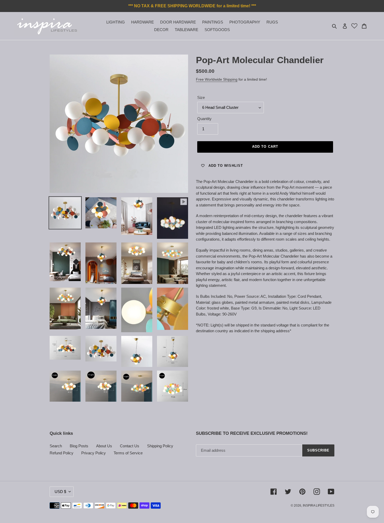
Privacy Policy (93, 453)
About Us (104, 446)
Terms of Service (128, 453)
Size (201, 97)
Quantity (204, 118)
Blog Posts (79, 446)
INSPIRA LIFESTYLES (318, 505)
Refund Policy (61, 453)
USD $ (60, 491)
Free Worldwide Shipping (216, 79)
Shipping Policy (160, 446)
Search (56, 446)
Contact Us (129, 446)
